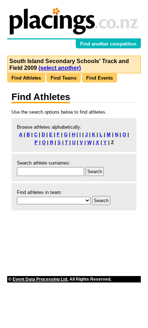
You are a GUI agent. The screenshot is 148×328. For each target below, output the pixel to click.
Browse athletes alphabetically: (49, 127)
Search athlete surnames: (43, 163)
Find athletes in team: (39, 192)
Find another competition (108, 44)
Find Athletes (26, 78)
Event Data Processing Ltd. (40, 279)
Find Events (99, 78)
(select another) (59, 68)
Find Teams (64, 78)
